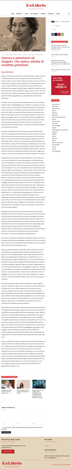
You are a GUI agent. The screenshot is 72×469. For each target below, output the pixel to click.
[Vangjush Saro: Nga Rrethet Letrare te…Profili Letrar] (8, 384)
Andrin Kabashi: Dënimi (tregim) (59, 54)
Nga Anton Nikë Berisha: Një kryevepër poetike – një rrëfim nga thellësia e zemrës (60, 47)
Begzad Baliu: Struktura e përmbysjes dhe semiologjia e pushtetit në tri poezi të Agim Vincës (60, 62)
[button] (68, 14)
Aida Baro (57, 21)
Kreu (2, 54)
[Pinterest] (59, 34)
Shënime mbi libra (55, 50)
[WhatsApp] (62, 34)
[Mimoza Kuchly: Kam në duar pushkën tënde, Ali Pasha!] (23, 384)
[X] (55, 34)
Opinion (3, 387)
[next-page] (4, 401)
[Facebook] (52, 34)
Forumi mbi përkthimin (8, 54)
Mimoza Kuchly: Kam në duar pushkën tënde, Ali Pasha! (23, 391)
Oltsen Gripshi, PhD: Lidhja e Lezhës (60, 69)
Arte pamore (54, 71)
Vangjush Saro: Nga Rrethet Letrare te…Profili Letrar (6, 391)
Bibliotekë (53, 56)
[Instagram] (48, 446)
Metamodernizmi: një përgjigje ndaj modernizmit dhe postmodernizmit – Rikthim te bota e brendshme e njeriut (37, 393)
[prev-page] (2, 401)
